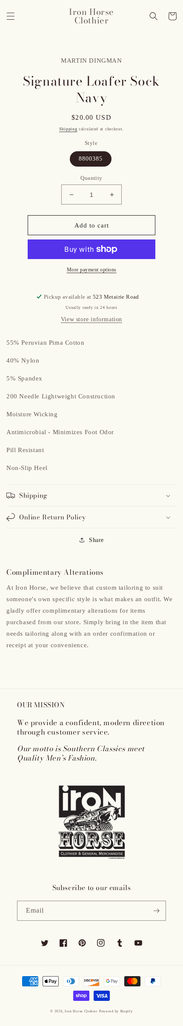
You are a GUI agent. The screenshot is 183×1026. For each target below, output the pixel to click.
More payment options (92, 270)
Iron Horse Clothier (81, 1011)
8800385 (91, 159)
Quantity (91, 178)
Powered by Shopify (116, 1011)
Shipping (68, 129)
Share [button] (96, 540)
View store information (91, 319)
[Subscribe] (156, 911)
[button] (10, 16)
